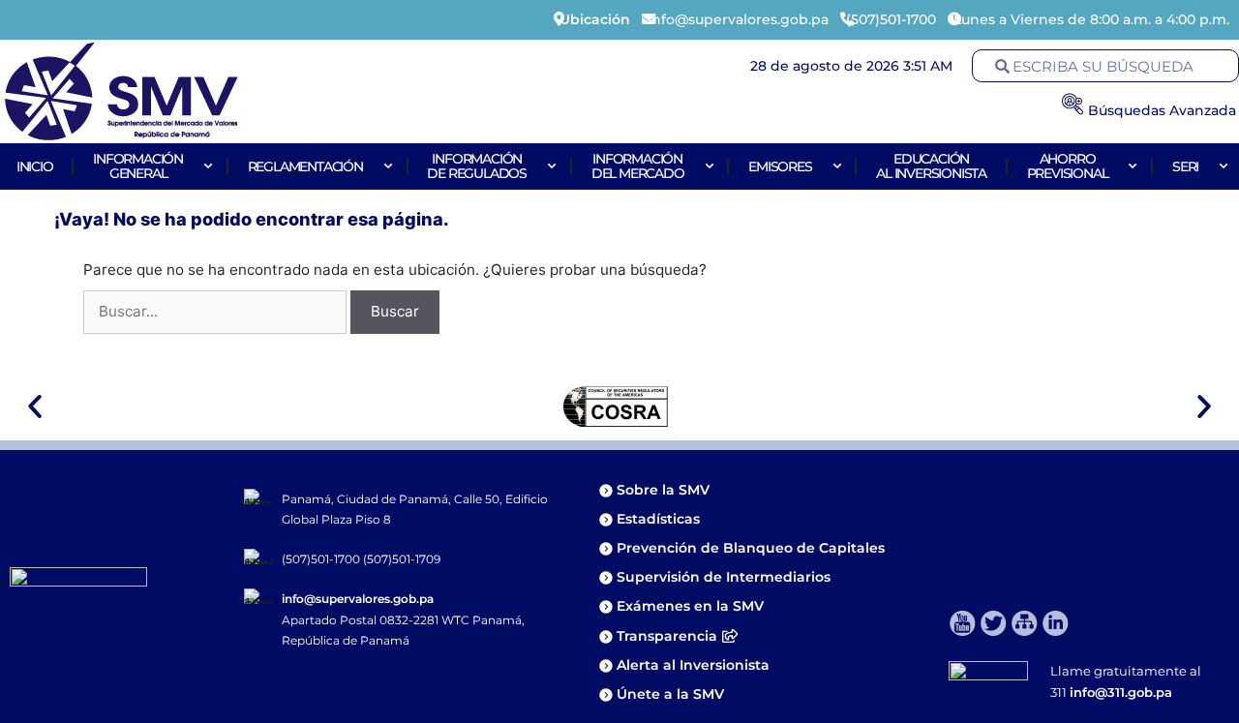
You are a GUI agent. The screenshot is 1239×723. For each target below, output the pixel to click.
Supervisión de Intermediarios (724, 577)
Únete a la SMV (670, 694)
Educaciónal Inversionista (931, 166)
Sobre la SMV (663, 489)
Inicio (34, 166)
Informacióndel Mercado (637, 166)
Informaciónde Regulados (477, 166)
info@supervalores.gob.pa (358, 598)
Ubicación (594, 19)
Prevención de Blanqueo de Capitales (751, 548)
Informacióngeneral (138, 166)
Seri (1185, 166)
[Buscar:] (216, 311)
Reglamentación (305, 166)
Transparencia (667, 636)
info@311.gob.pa (1121, 692)
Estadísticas (660, 518)
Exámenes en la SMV (690, 606)
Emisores (779, 166)
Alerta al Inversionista (693, 665)
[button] (34, 406)
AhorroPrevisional (1067, 166)
